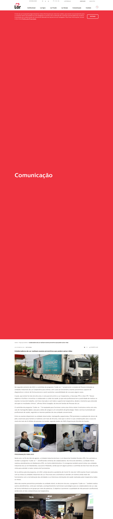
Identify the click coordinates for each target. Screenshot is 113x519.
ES (56, 1)
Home (16, 342)
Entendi (92, 16)
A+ (49, 1)
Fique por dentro (23, 342)
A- (46, 1)
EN (58, 1)
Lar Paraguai (67, 1)
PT (53, 1)
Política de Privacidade (29, 19)
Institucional (29, 347)
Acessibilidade (33, 1)
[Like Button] (84, 347)
